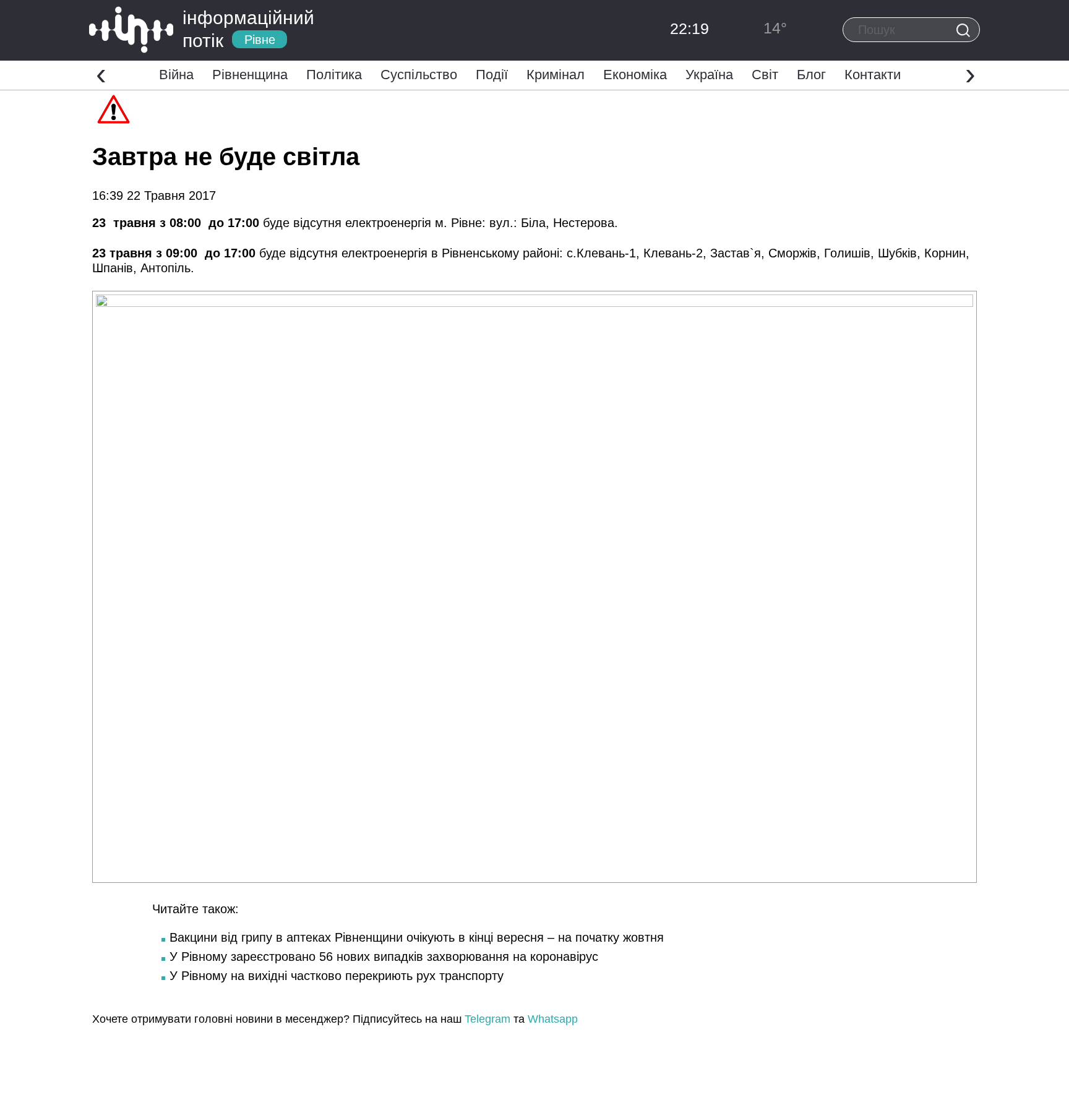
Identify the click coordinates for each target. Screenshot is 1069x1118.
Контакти (872, 74)
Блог (811, 74)
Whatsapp (553, 1019)
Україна (709, 74)
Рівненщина (250, 74)
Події (492, 74)
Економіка (635, 74)
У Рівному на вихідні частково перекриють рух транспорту (337, 976)
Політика (334, 74)
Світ (765, 74)
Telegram (487, 1019)
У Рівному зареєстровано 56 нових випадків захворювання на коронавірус (384, 956)
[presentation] (101, 73)
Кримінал (555, 74)
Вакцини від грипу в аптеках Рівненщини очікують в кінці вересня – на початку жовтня (417, 937)
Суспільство (418, 74)
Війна (176, 74)
